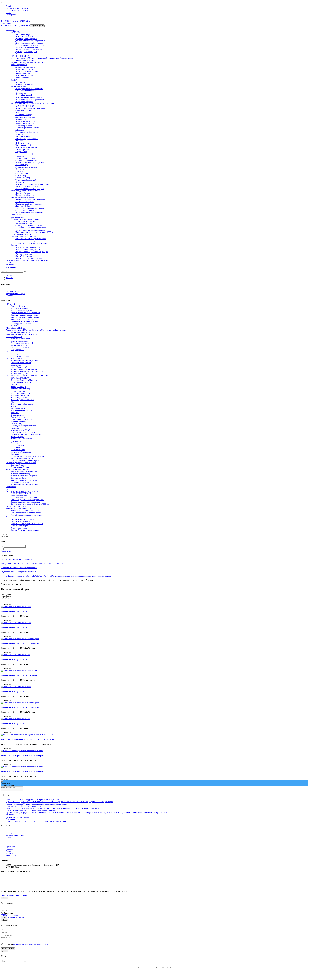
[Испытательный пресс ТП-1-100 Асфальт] (19, 671)
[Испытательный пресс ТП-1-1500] (16, 623)
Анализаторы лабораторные (27, 128)
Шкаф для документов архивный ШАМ (31, 99)
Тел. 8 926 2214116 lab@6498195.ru (15, 21)
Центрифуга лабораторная (26, 52)
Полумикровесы (22, 78)
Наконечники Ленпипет (25, 195)
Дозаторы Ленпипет (23, 193)
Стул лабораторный (23, 95)
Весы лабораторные (19, 65)
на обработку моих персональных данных (30, 944)
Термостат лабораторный (25, 180)
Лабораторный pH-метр (25, 60)
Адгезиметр (20, 82)
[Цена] (8, 599)
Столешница (20, 93)
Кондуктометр (21, 152)
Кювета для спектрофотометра (28, 154)
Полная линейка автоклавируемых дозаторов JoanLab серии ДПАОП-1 (35, 799)
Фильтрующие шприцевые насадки (30, 230)
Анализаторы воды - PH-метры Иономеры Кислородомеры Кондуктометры (42, 58)
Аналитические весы (24, 69)
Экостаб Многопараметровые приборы (31, 252)
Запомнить (8, 913)
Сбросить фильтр (8, 551)
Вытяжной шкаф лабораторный (28, 204)
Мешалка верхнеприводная (26, 47)
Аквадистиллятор (22, 119)
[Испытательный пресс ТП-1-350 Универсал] (20, 703)
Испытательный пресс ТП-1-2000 (15, 691)
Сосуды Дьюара (21, 173)
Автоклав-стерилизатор (25, 117)
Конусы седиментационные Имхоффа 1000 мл (34, 232)
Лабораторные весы (23, 73)
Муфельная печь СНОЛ (25, 158)
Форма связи (11, 855)
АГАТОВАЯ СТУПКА (20, 56)
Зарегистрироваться (16, 917)
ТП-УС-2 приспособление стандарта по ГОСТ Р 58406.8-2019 (27, 739)
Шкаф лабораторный (24, 102)
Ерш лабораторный (23, 145)
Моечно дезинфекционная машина (29, 208)
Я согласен (25, 944)
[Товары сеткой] (19, 595)
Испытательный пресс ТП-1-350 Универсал (20, 707)
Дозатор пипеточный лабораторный (30, 41)
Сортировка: (6, 597)
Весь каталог (11, 30)
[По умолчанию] (2, 599)
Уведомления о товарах (15, 294)
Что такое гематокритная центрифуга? (17, 559)
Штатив (18, 54)
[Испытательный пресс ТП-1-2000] (16, 687)
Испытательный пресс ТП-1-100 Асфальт (19, 675)
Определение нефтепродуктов (27, 160)
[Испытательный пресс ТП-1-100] (15, 655)
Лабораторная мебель (19, 86)
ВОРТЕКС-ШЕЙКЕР (24, 36)
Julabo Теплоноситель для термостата (30, 239)
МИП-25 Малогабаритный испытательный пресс (22, 755)
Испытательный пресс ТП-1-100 (15, 659)
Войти (8, 837)
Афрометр (19, 130)
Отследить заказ (12, 291)
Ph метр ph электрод (23, 115)
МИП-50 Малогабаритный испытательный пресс (22, 771)
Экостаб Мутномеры (23, 254)
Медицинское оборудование (22, 197)
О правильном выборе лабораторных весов (19, 568)
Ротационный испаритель (26, 167)
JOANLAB (15, 32)
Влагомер (19, 141)
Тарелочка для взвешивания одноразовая (32, 228)
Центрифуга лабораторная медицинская (32, 184)
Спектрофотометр (22, 178)
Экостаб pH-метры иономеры (27, 247)
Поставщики (16, 215)
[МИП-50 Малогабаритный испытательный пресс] (22, 767)
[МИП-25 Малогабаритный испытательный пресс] (22, 751)
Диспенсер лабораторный (26, 39)
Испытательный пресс (24, 84)
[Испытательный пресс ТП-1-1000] (16, 607)
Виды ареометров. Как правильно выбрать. (19, 572)
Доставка (9, 263)
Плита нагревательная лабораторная (30, 163)
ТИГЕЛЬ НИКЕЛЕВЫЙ (25, 221)
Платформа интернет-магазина (147, 967)
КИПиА (14, 80)
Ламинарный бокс (23, 206)
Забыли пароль (11, 915)
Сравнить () (22, 10)
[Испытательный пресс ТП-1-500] (15, 719)
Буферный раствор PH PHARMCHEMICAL (29, 62)
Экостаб (18, 112)
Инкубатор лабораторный (26, 147)
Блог (3, 553)
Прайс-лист (10, 847)
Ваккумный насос (22, 34)
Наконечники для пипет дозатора (29, 49)
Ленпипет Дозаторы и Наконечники (30, 108)
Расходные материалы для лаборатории (27, 219)
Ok (2, 965)
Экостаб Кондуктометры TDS (27, 249)
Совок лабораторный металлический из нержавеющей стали (31, 810)
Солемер (19, 171)
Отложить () (22, 8)
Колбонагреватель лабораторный (29, 43)
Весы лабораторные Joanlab (26, 71)
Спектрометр (20, 176)
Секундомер (20, 169)
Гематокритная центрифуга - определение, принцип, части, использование (37, 821)
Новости (9, 849)
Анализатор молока (23, 126)
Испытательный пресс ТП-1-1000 (15, 611)
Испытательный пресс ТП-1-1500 (15, 627)
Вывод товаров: (7, 595)
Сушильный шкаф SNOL (25, 110)
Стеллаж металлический (25, 91)
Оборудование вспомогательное (28, 226)
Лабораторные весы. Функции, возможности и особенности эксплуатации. (32, 564)
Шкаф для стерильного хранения (29, 89)
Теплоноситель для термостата (23, 236)
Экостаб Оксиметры (23, 256)
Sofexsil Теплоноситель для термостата (31, 243)
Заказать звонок (8, 949)
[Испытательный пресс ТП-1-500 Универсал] (20, 639)
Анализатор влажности (25, 67)
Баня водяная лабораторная (26, 132)
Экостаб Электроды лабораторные (29, 258)
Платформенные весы (24, 76)
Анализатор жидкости (24, 123)
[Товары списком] (16, 595)
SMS (3, 915)
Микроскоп (20, 156)
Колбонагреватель (22, 149)
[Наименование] (5, 599)
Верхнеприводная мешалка (26, 139)
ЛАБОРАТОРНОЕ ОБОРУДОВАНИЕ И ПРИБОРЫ (32, 104)
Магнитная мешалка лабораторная (29, 45)
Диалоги (9, 296)
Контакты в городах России (17, 817)
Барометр (19, 134)
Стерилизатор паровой (24, 210)
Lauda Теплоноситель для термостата (30, 241)
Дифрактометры (22, 143)
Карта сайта (11, 853)
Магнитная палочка (23, 223)
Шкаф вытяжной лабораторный (28, 97)
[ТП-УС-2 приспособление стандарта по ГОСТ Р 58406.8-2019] (27, 735)
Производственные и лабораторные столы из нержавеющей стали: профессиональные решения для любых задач (52, 808)
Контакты (10, 265)
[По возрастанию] (2, 602)
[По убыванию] (5, 602)
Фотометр (19, 182)
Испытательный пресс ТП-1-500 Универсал (20, 643)
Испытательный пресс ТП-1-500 (15, 723)
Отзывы (9, 851)
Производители (17, 217)
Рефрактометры (21, 165)
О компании (11, 267)
